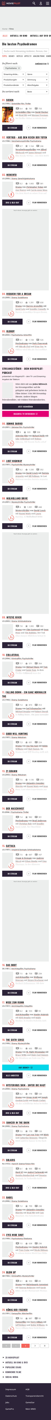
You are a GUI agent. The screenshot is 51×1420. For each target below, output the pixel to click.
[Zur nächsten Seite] (35, 1346)
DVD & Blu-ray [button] (12, 202)
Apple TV (27, 56)
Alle (5, 35)
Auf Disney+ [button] (24, 1067)
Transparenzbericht (35, 1396)
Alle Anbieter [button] (12, 1075)
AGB (27, 1389)
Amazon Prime (39, 56)
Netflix (20, 56)
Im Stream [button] (12, 127)
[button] (37, 127)
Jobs (7, 1402)
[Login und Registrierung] (40, 3)
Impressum (10, 1389)
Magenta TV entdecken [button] (24, 413)
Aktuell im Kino (18, 35)
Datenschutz (11, 1396)
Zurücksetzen (41, 63)
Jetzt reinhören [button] (25, 406)
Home (4, 29)
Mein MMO (31, 1409)
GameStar (30, 1402)
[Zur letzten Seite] (44, 1346)
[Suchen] (34, 3)
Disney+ (12, 56)
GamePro (9, 1409)
